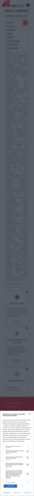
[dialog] (17, 453)
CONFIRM (10, 486)
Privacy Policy (27, 492)
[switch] (27, 451)
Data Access (16, 492)
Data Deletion (7, 492)
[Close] (30, 414)
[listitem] (17, 447)
